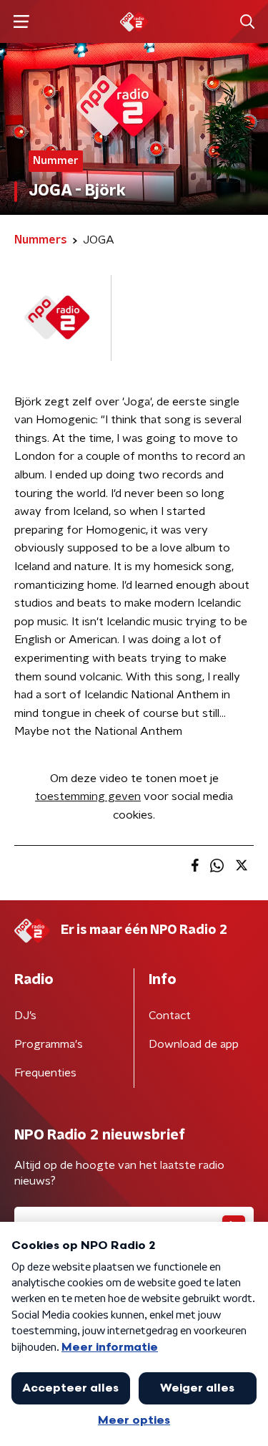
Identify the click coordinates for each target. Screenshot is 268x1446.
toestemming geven (88, 796)
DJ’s (25, 1015)
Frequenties (45, 1073)
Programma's (48, 1044)
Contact (170, 1015)
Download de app (194, 1044)
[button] (21, 22)
